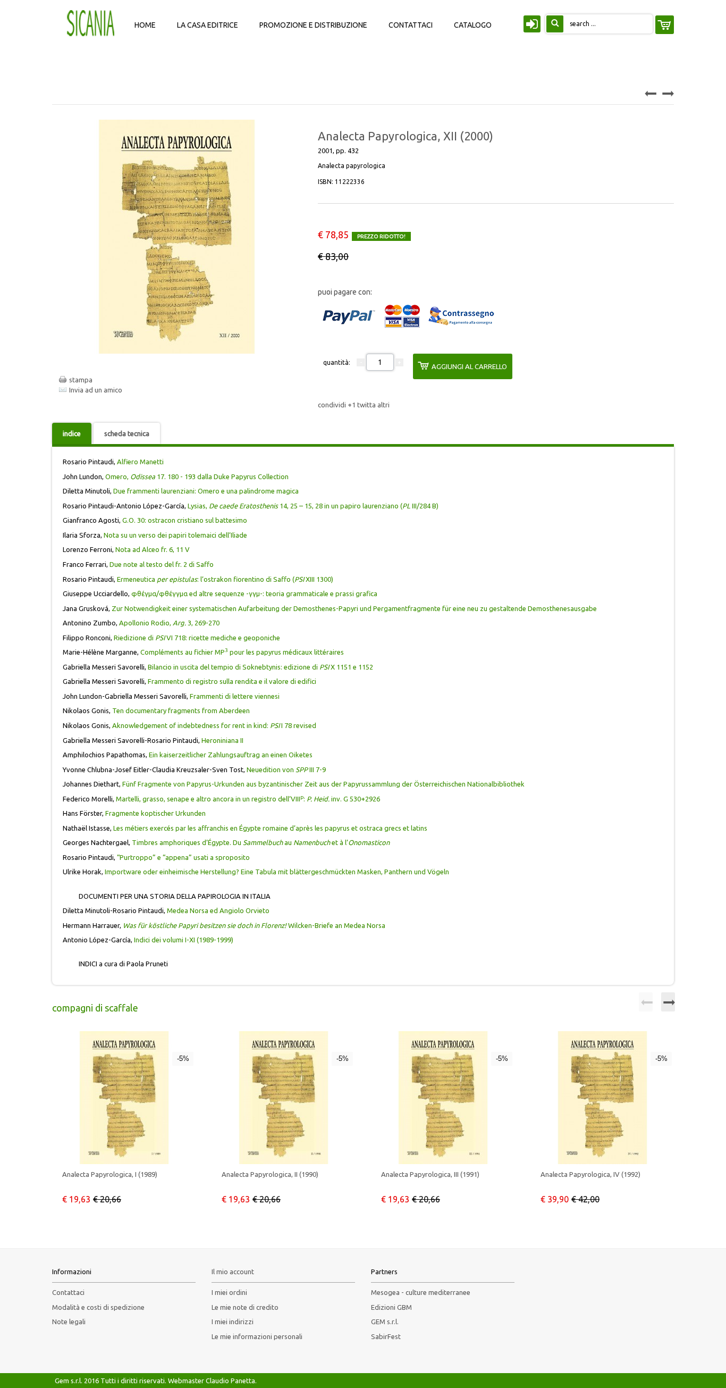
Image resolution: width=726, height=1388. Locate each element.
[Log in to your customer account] (530, 26)
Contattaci (68, 1292)
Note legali (69, 1321)
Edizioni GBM (391, 1307)
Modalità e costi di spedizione (98, 1307)
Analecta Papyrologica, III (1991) (430, 1174)
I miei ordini (229, 1292)
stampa (80, 379)
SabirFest (386, 1336)
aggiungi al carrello (469, 366)
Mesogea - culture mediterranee (420, 1292)
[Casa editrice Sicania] (92, 22)
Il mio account (233, 1271)
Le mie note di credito (245, 1307)
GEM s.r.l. (385, 1321)
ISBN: (341, 181)
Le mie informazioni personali (257, 1336)
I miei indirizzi (233, 1321)
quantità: (336, 362)
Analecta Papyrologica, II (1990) (270, 1174)
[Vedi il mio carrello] (664, 24)
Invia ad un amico (95, 390)
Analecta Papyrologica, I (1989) (109, 1174)
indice (72, 433)
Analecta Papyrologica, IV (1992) (590, 1174)
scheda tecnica (126, 433)
